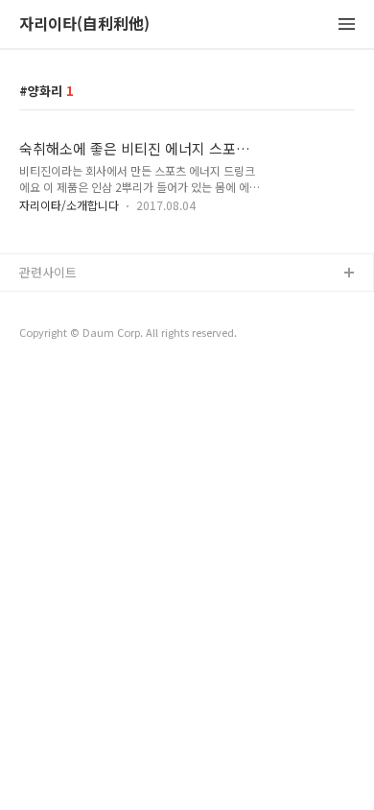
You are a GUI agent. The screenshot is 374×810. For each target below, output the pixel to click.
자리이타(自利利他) (84, 24)
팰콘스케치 (49, 305)
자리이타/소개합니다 (69, 205)
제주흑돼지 (49, 366)
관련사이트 (48, 272)
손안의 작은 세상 (64, 335)
